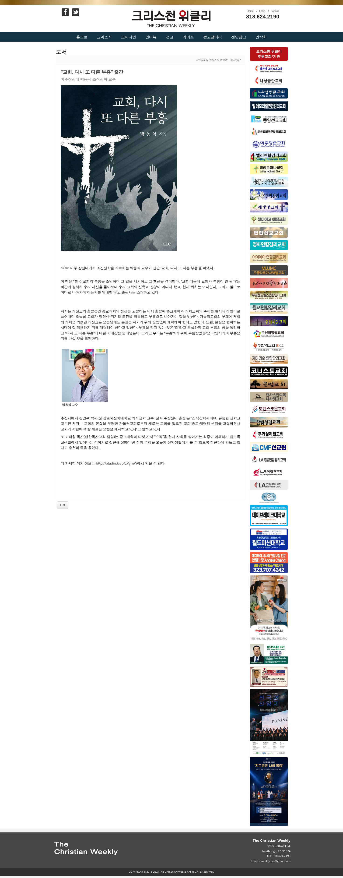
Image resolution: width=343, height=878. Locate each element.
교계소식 (104, 36)
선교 (169, 36)
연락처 (261, 36)
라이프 (188, 36)
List (62, 505)
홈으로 (82, 36)
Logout (275, 11)
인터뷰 (151, 36)
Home (250, 11)
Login (262, 11)
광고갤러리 (212, 36)
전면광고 (238, 36)
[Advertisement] (150, 547)
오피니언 (128, 36)
